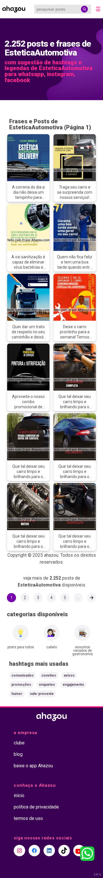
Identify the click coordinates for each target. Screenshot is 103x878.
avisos (69, 675)
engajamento (73, 685)
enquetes (47, 685)
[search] (84, 9)
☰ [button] (98, 9)
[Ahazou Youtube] (79, 850)
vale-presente (42, 694)
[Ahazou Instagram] (19, 850)
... (78, 597)
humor (16, 694)
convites (48, 675)
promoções (21, 685)
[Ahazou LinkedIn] (49, 850)
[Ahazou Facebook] (34, 850)
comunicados (22, 675)
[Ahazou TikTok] (64, 850)
